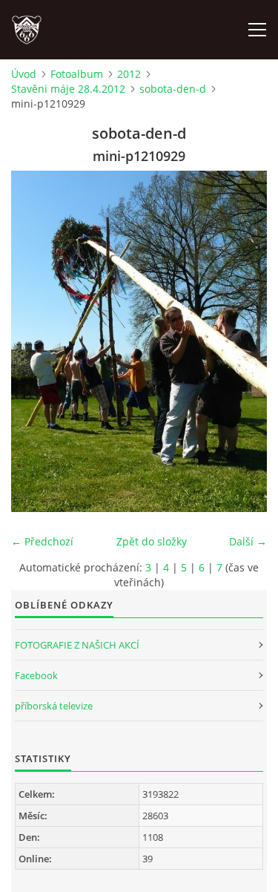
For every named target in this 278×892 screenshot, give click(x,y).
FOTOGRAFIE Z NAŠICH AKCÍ (77, 645)
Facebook (36, 675)
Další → (248, 541)
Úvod (23, 74)
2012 (129, 74)
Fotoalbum (76, 74)
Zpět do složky (151, 541)
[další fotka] (242, 341)
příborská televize (54, 705)
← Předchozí (42, 541)
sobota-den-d (172, 89)
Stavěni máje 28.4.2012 (68, 89)
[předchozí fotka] (35, 341)
